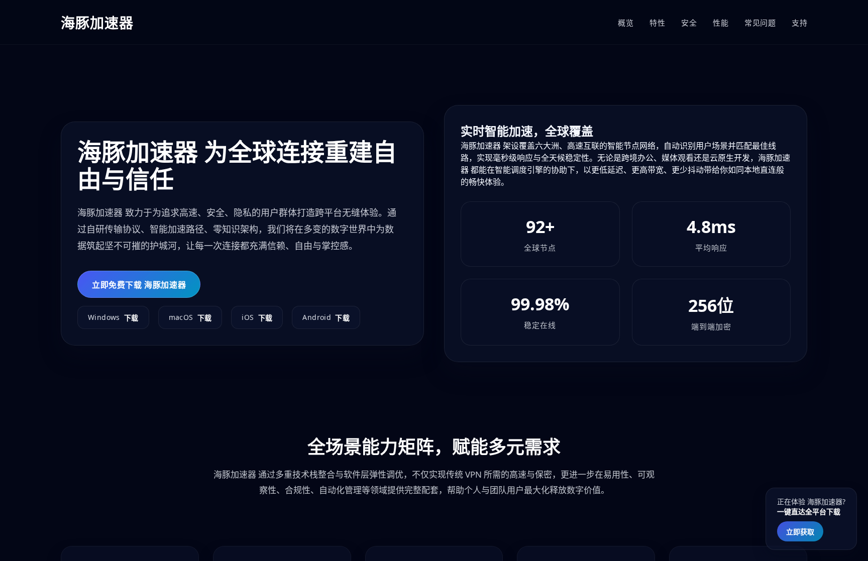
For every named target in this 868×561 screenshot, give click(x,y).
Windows (113, 317)
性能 (720, 23)
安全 (689, 23)
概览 (625, 23)
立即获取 (800, 531)
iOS (257, 317)
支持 (799, 23)
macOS (190, 317)
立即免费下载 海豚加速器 (139, 284)
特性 (657, 23)
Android (326, 317)
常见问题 (760, 23)
